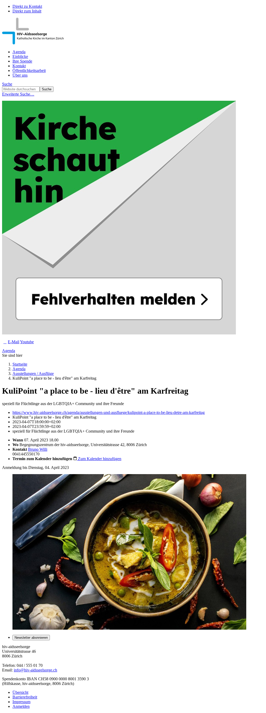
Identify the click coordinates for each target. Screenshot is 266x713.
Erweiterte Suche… (18, 94)
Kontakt (19, 66)
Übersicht (20, 692)
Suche (7, 84)
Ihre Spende (22, 61)
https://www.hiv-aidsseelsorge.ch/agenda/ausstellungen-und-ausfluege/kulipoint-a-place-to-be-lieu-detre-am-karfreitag (108, 412)
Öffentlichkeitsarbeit (29, 70)
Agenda (18, 52)
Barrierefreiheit (24, 697)
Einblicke (20, 56)
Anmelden (21, 706)
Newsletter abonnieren (31, 638)
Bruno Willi (37, 449)
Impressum (21, 701)
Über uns (20, 75)
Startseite (19, 364)
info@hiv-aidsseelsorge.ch (35, 670)
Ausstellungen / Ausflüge (33, 373)
